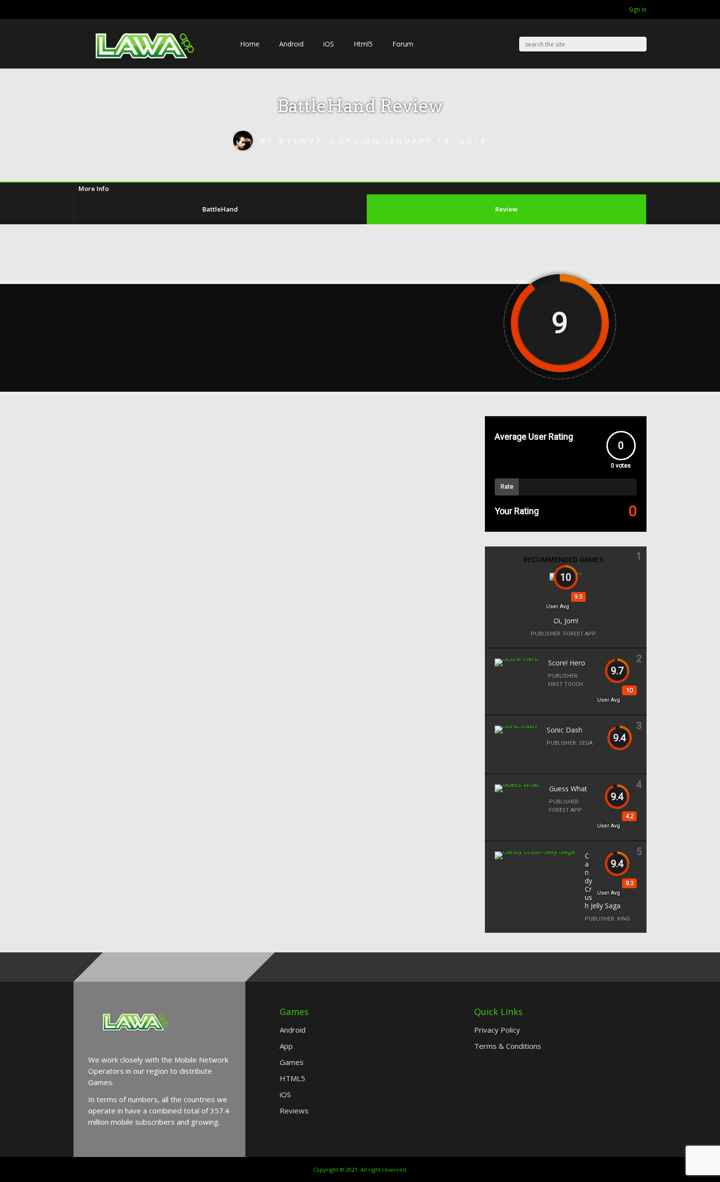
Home (250, 43)
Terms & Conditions (507, 1046)
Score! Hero (566, 662)
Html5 (363, 43)
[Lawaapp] (146, 78)
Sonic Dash (564, 729)
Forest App (579, 634)
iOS (328, 43)
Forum (402, 43)
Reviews (294, 1110)
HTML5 (292, 1078)
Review (506, 209)
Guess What (568, 788)
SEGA (586, 743)
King (623, 919)
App (286, 1046)
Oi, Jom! (565, 620)
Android (291, 43)
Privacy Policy (497, 1030)
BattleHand (220, 209)
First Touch (565, 684)
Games (292, 1062)
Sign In (638, 9)
